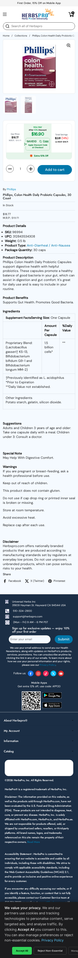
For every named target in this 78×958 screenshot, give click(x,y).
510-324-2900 (22, 611)
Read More (33, 842)
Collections (21, 35)
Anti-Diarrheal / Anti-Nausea (48, 245)
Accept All (22, 950)
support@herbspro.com (27, 616)
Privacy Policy (52, 940)
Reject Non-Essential (50, 950)
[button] (71, 14)
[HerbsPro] (38, 14)
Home (6, 35)
